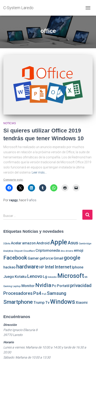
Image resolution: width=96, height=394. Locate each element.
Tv (47, 302)
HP (41, 267)
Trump (39, 302)
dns (63, 250)
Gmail (58, 258)
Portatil (63, 285)
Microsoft (70, 275)
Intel (49, 267)
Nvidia (43, 285)
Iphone (77, 267)
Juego (8, 276)
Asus (73, 242)
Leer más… (39, 172)
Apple (58, 242)
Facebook (15, 258)
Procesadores (18, 293)
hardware (27, 267)
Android (43, 243)
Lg (45, 276)
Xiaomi (82, 302)
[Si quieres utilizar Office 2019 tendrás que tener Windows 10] (48, 85)
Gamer (33, 258)
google (72, 258)
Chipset (18, 250)
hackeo (9, 267)
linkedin (52, 277)
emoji (78, 250)
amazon (29, 243)
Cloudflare (29, 250)
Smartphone (18, 302)
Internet (63, 267)
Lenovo (34, 276)
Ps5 (44, 294)
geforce (46, 258)
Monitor (28, 285)
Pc (54, 285)
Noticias (9, 123)
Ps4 (37, 293)
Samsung (56, 293)
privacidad (81, 285)
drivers (69, 250)
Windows (62, 301)
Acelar (16, 243)
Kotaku (21, 276)
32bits (6, 243)
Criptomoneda (47, 250)
